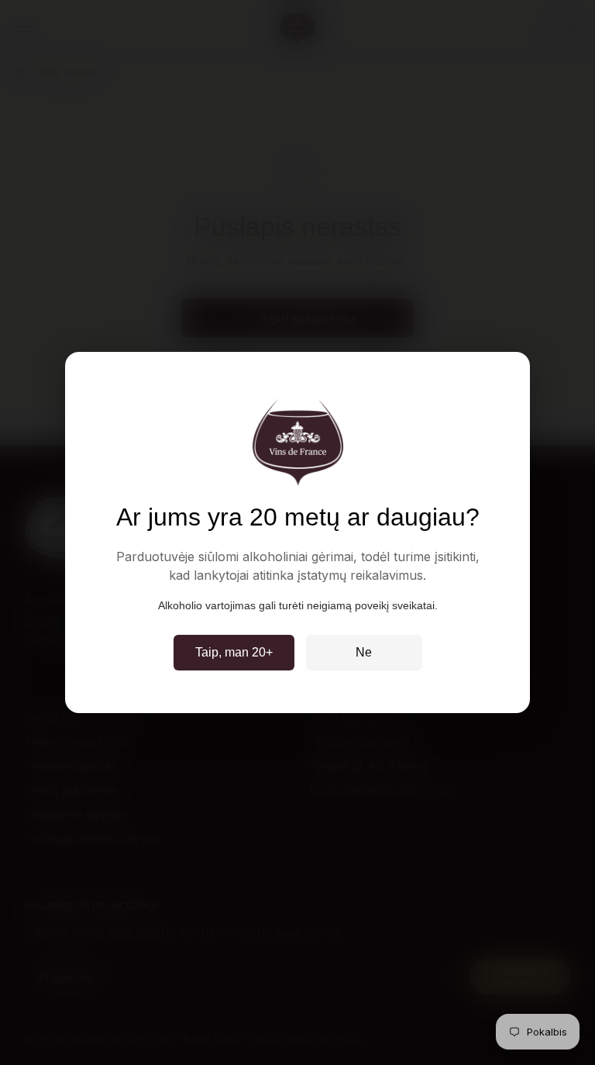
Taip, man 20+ (234, 652)
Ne (364, 652)
